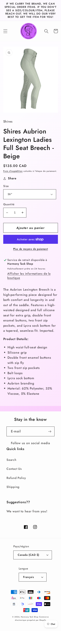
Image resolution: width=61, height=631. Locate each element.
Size (6, 186)
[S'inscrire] (49, 431)
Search (11, 460)
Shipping (13, 487)
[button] (5, 31)
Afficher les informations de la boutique (28, 276)
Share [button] (12, 178)
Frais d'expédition (13, 171)
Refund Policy (16, 478)
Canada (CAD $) (28, 555)
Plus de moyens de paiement (30, 249)
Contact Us (14, 469)
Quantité (8, 204)
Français (28, 577)
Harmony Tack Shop (29, 616)
